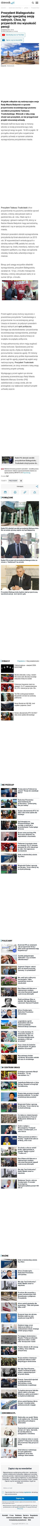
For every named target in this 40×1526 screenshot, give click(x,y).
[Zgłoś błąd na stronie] (34, 492)
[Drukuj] (15, 492)
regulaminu (27, 1492)
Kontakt (5, 1515)
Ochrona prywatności (14, 1518)
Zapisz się (20, 1498)
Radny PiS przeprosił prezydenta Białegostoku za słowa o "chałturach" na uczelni (19, 561)
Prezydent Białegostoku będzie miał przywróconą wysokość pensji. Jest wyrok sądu (19, 593)
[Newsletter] (5, 492)
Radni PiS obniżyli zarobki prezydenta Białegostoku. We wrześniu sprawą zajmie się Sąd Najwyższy (20, 529)
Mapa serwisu (28, 1518)
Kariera (26, 1515)
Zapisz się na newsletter (14, 40)
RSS (29, 1520)
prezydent (13, 481)
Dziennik (3, 8)
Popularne (21, 661)
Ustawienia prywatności (17, 1520)
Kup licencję (26, 472)
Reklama (18, 1515)
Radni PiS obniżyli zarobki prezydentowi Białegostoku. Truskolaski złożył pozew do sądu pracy (26, 461)
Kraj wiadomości (33, 661)
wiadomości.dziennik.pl (15, 8)
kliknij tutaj (20, 1508)
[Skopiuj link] (25, 492)
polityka (26, 8)
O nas (12, 1515)
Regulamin (34, 1515)
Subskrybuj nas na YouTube (15, 35)
